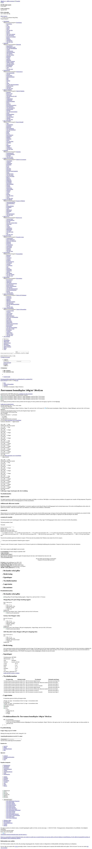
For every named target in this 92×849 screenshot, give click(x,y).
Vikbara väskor (9, 334)
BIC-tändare (9, 273)
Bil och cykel (9, 93)
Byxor (7, 166)
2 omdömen (25, 393)
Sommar (8, 80)
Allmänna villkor (7, 820)
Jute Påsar (8, 318)
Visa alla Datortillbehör (11, 48)
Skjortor (8, 185)
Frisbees (8, 97)
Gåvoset (8, 74)
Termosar (8, 39)
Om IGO (5, 746)
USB (7, 67)
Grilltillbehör (9, 100)
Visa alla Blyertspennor (11, 283)
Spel (7, 266)
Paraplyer (8, 104)
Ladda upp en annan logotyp (7, 404)
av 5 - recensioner (7, 1)
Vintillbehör (9, 148)
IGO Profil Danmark (11, 807)
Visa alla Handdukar (11, 129)
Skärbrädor (8, 138)
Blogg (5, 348)
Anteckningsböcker (10, 202)
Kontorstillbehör (10, 206)
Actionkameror (9, 51)
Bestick (8, 133)
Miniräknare (9, 210)
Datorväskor (9, 314)
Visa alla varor (9, 42)
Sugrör (7, 140)
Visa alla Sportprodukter (11, 111)
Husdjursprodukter (10, 101)
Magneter (8, 145)
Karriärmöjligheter (7, 748)
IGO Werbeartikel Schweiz (12, 814)
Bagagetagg (9, 326)
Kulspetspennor (9, 284)
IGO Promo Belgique (11, 805)
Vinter (7, 83)
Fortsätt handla (6, 376)
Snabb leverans (9, 86)
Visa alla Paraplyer (10, 107)
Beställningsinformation (8, 757)
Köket (7, 132)
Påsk (7, 79)
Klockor (8, 131)
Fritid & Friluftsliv (7, 89)
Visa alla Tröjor (9, 195)
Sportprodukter (9, 109)
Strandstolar (9, 115)
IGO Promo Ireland (10, 811)
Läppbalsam (9, 246)
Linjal (7, 208)
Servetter (8, 221)
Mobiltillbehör (9, 65)
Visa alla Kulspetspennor (12, 288)
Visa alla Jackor (9, 175)
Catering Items (9, 219)
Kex (7, 233)
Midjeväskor (9, 321)
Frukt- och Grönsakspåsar (12, 317)
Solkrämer (8, 250)
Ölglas (7, 29)
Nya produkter (6, 345)
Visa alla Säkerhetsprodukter (12, 304)
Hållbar (5, 747)
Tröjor (7, 193)
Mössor (8, 177)
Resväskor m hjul (10, 328)
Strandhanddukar (10, 114)
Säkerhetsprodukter (10, 301)
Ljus (7, 144)
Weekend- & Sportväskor (12, 323)
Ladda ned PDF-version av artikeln (11, 673)
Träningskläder (9, 189)
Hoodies (8, 194)
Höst (7, 78)
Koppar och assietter (11, 36)
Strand (7, 113)
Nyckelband (9, 263)
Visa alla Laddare (10, 64)
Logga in (6, 365)
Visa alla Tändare (10, 274)
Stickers (8, 268)
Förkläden (8, 142)
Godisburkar (9, 228)
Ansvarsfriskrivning (7, 823)
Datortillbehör (9, 45)
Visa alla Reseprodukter (11, 327)
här (87, 846)
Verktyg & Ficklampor (8, 294)
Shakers (8, 33)
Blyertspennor (9, 279)
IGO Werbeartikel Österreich (12, 801)
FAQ (4, 349)
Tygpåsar (8, 312)
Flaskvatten (9, 224)
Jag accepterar (4, 847)
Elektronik (5, 43)
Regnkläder (9, 182)
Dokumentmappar (10, 213)
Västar (7, 197)
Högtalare (8, 56)
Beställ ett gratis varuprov (6, 554)
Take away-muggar (10, 34)
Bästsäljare (6, 344)
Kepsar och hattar (10, 176)
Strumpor (8, 190)
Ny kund (5, 364)
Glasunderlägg (9, 124)
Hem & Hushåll (7, 120)
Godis (7, 225)
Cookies (5, 824)
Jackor (7, 172)
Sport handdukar (10, 128)
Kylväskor (8, 319)
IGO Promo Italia (10, 802)
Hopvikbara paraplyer (11, 105)
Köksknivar (9, 136)
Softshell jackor (9, 173)
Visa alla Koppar (10, 35)
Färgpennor (9, 281)
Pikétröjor (8, 179)
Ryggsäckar (9, 330)
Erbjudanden (6, 340)
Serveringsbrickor (10, 220)
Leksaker (8, 264)
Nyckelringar (9, 265)
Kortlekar (8, 260)
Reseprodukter (9, 325)
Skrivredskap (6, 277)
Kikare (7, 102)
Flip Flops (8, 168)
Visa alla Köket (9, 141)
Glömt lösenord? (7, 362)
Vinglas (8, 27)
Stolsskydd (8, 95)
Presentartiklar (6, 252)
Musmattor (8, 211)
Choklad (8, 226)
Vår (7, 82)
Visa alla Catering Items (11, 222)
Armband (8, 162)
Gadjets (8, 49)
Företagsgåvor (6, 70)
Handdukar (8, 126)
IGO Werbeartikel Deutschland (13, 810)
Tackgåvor (8, 87)
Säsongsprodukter (10, 76)
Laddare (8, 58)
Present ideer (9, 75)
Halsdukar (8, 169)
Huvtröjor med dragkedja (12, 171)
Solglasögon (9, 188)
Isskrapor (8, 299)
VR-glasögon (9, 53)
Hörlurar (8, 57)
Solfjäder (8, 186)
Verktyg (8, 305)
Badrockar (8, 127)
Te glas (8, 26)
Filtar (7, 123)
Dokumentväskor (10, 315)
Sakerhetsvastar (9, 303)
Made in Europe (7, 346)
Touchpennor (9, 287)
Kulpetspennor (6, 765)
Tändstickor (9, 270)
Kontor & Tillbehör (7, 199)
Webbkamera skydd (10, 47)
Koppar (8, 31)
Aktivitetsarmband (10, 52)
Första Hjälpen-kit (10, 239)
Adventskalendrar (10, 73)
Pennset (8, 291)
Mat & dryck (6, 216)
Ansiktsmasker (9, 238)
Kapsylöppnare (9, 135)
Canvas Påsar (9, 313)
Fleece (7, 167)
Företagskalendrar (10, 154)
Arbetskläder (9, 160)
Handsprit (8, 242)
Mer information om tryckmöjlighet (13, 420)
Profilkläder (9, 181)
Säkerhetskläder (10, 184)
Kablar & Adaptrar (10, 61)
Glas (7, 25)
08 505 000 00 (4, 380)
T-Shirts (8, 191)
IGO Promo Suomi (10, 812)
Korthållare (8, 207)
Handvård (8, 243)
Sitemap (5, 825)
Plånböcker (8, 180)
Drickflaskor (6, 21)
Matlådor (8, 137)
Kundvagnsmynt (10, 261)
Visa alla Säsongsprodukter (12, 84)
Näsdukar (8, 248)
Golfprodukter (9, 98)
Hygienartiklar (9, 244)
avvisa (16, 846)
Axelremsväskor (10, 310)
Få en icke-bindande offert (6, 557)
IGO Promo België (10, 803)
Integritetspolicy (7, 821)
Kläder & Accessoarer (8, 158)
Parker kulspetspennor (11, 286)
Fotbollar (8, 110)
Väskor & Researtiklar (8, 308)
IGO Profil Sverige (8, 799)
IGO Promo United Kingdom (13, 815)
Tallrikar (8, 146)
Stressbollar (9, 269)
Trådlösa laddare (10, 62)
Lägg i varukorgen (5, 553)
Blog (4, 750)
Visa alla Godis (9, 232)
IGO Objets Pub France (11, 808)
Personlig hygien (7, 235)
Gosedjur (8, 259)
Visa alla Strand (9, 117)
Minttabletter (9, 229)
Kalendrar (5, 150)
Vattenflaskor (9, 40)
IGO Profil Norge (10, 816)
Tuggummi (8, 230)
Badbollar (8, 92)
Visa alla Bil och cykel (11, 96)
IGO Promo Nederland (11, 817)
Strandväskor (9, 332)
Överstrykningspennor (11, 290)
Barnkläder (8, 164)
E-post (16, 380)
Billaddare (8, 60)
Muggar (8, 38)
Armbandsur (9, 163)
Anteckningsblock (10, 203)
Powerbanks (9, 66)
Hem (4, 383)
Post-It (7, 212)
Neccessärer (9, 247)
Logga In (6, 359)
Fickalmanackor (10, 153)
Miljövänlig (6, 341)
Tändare (8, 272)
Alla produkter (6, 336)
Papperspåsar (9, 322)
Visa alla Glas (9, 30)
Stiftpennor (8, 282)
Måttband (8, 300)
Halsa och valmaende (11, 241)
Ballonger (8, 255)
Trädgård (8, 118)
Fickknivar (8, 296)
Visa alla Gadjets (10, 54)
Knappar (8, 256)
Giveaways (8, 257)
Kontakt (5, 758)
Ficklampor (9, 297)
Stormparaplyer (9, 106)
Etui (7, 204)
